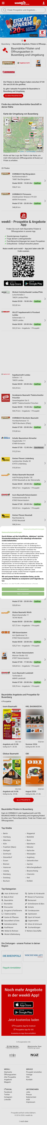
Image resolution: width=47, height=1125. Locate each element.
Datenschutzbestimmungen (34, 529)
